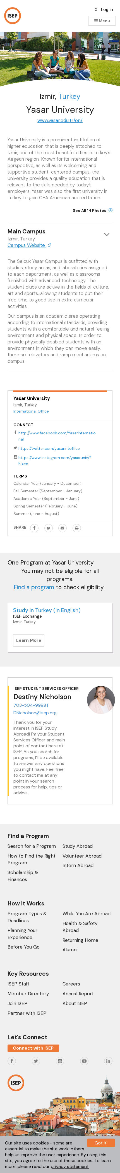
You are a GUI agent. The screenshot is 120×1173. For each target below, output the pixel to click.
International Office (31, 411)
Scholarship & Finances (23, 875)
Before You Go (24, 947)
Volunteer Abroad (82, 856)
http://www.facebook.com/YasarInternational (57, 436)
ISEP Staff (18, 984)
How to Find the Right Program (32, 859)
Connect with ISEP (33, 1048)
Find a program (34, 587)
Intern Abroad (78, 865)
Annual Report (78, 994)
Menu (104, 20)
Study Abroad (78, 846)
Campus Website (27, 245)
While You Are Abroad (87, 913)
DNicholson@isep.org (35, 713)
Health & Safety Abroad (80, 926)
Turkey (69, 96)
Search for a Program (32, 846)
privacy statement (70, 1166)
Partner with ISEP (27, 1013)
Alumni (70, 950)
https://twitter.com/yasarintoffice (49, 448)
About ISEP (75, 1003)
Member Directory (28, 994)
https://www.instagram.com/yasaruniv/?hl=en (55, 460)
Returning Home (80, 940)
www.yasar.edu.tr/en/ (60, 120)
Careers (71, 984)
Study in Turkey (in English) (47, 610)
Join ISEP (17, 1003)
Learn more (30, 642)
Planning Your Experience (22, 933)
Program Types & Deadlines (27, 917)
